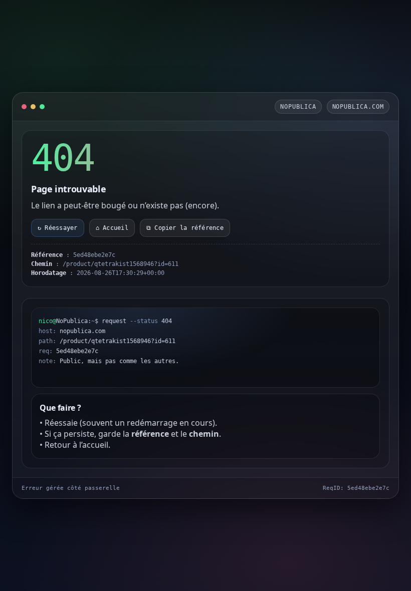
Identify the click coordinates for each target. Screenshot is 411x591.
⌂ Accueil (112, 227)
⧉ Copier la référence (185, 227)
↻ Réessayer (58, 227)
